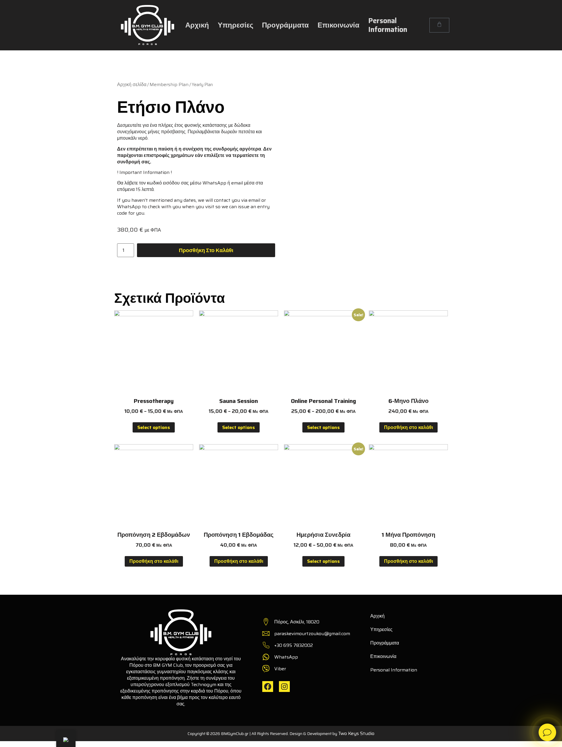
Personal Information (387, 25)
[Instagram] (284, 686)
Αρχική (197, 25)
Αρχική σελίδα (131, 84)
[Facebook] (267, 686)
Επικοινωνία (338, 25)
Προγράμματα (285, 25)
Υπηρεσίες (235, 25)
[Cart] (439, 25)
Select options (153, 427)
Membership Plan (169, 84)
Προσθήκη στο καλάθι (206, 250)
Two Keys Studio (356, 733)
